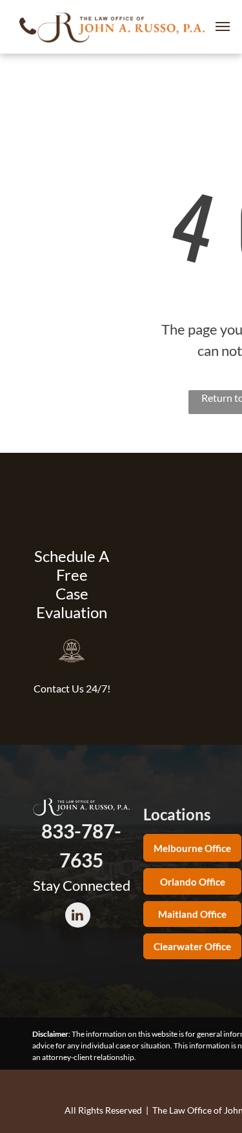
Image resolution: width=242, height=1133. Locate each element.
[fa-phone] (27, 38)
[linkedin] (77, 916)
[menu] (223, 26)
